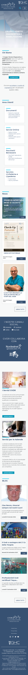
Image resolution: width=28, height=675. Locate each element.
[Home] (14, 619)
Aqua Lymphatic (13, 180)
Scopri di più (12, 179)
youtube (12, 330)
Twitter (4, 330)
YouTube (16, 329)
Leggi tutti (20, 309)
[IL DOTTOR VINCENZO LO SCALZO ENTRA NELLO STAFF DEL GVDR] (14, 277)
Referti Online (12, 132)
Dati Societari (14, 633)
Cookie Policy (14, 628)
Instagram (4, 328)
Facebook (14, 328)
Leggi (22, 217)
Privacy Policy (14, 630)
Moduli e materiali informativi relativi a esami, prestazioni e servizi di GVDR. (14, 115)
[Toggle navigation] (25, 8)
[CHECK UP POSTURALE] (14, 237)
